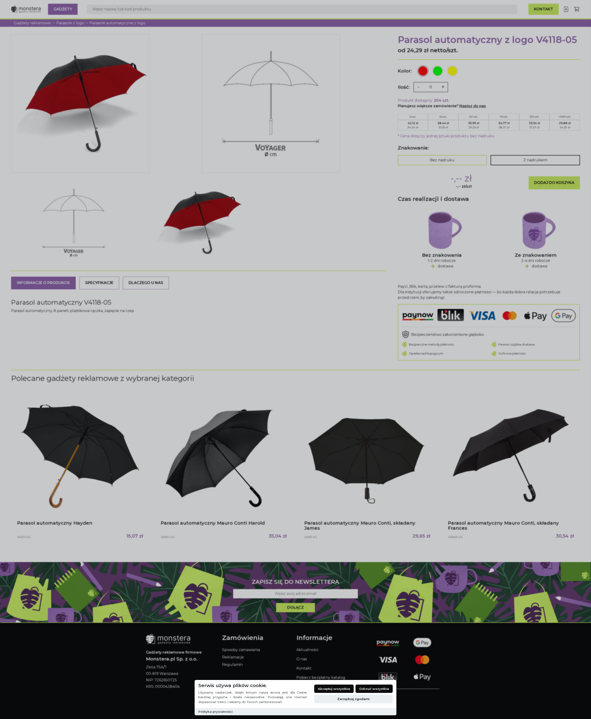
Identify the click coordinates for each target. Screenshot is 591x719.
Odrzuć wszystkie (374, 689)
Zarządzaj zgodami (353, 699)
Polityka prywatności (215, 711)
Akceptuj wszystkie (334, 689)
